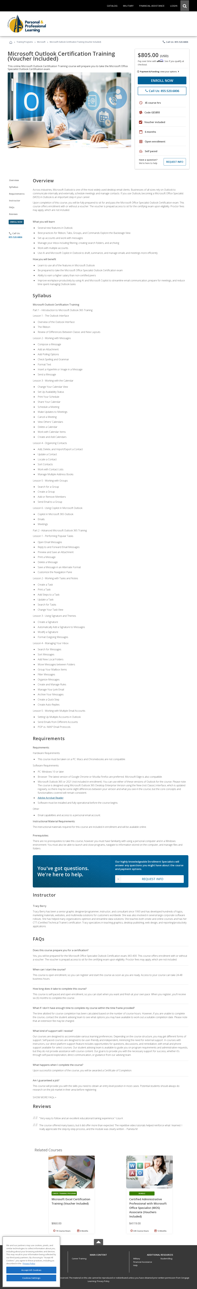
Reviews (13, 214)
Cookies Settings (31, 1278)
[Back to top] (98, 1254)
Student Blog (166, 1258)
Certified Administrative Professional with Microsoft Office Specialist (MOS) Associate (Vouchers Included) (148, 1207)
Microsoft (41, 42)
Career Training (79, 1258)
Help (135, 1265)
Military (136, 1258)
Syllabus (13, 187)
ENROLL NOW (162, 80)
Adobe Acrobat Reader (51, 797)
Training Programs (25, 42)
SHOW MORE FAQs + (44, 1097)
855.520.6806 (15, 237)
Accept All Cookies (31, 1270)
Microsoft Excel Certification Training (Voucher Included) (71, 1201)
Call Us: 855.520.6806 (175, 41)
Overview (14, 180)
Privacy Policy (103, 1281)
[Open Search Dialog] (184, 5)
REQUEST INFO (174, 162)
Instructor (14, 200)
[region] (31, 1261)
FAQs (11, 207)
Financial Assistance (142, 1262)
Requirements (16, 193)
